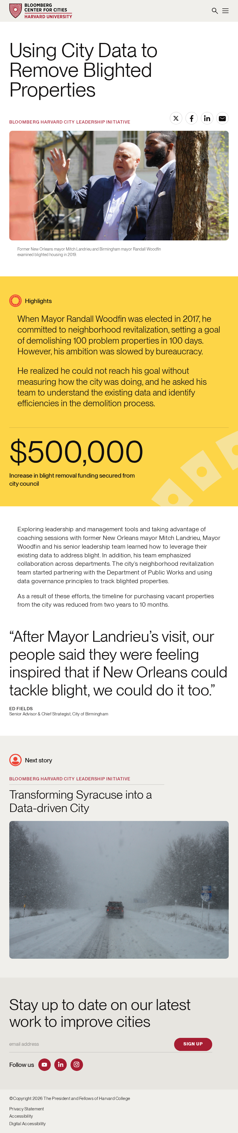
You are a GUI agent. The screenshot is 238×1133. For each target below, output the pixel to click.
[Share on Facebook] (191, 118)
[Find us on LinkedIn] (60, 1064)
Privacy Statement (26, 1109)
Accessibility (21, 1116)
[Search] (215, 11)
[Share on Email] (222, 118)
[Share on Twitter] (176, 118)
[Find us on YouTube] (44, 1064)
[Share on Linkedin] (207, 118)
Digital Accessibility (27, 1123)
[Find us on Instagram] (77, 1064)
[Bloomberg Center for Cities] (40, 10)
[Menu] (225, 11)
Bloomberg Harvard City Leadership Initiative (69, 122)
